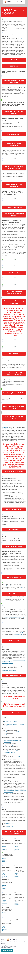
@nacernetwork (9, 826)
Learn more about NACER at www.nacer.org (14, 832)
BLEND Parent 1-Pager (7, 669)
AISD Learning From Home (14, 675)
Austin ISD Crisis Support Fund (10, 721)
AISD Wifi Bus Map (14, 594)
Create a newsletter (7, 950)
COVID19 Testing (14, 273)
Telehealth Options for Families (11, 723)
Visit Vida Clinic (14, 529)
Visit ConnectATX (14, 353)
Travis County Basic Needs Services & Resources (14, 293)
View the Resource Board (14, 713)
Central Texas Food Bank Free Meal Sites (14, 112)
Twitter (3, 848)
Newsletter (17, 850)
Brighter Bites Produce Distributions (14, 144)
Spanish (21, 756)
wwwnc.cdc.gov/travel (9, 748)
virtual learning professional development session (13, 617)
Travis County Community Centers (14, 393)
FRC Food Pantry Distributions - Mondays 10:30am (14, 167)
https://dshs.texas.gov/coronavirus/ (12, 745)
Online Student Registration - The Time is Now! (14, 81)
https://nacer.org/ (10, 824)
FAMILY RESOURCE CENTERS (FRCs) (14, 417)
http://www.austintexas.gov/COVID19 (12, 731)
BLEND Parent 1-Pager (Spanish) (9, 670)
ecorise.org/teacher (19, 632)
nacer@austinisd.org (9, 823)
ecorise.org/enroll (18, 634)
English (17, 756)
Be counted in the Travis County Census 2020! (14, 302)
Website (4, 846)
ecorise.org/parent (17, 635)
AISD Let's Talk (14, 60)
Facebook (4, 849)
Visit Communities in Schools (14, 471)
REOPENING (14, 66)
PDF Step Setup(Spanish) (7, 663)
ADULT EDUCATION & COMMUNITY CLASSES (14, 407)
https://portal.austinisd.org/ (19, 660)
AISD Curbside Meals (14, 134)
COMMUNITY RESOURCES (14, 207)
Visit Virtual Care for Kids (14, 509)
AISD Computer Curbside (14, 546)
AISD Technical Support (14, 577)
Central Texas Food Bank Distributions (14, 185)
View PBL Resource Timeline (14, 641)
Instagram (4, 929)
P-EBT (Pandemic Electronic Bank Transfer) (14, 214)
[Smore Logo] (8, 2)
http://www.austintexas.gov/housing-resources (14, 734)
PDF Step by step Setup (7, 661)
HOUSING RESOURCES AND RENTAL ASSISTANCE (14, 373)
